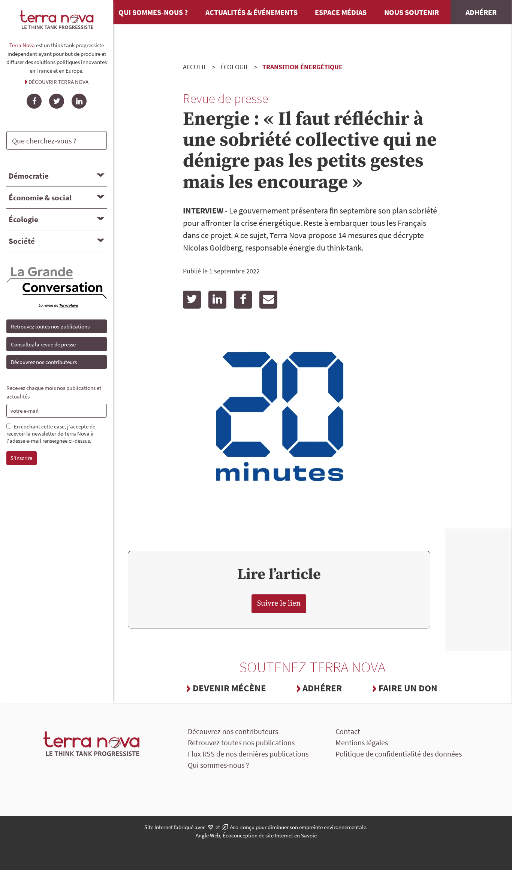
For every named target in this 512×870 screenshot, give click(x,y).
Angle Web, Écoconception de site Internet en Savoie (256, 835)
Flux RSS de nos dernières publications (248, 753)
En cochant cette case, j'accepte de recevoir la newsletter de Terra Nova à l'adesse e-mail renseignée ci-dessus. (50, 433)
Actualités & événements (251, 12)
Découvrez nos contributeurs (44, 362)
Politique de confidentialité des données (398, 753)
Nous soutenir (411, 12)
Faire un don (408, 688)
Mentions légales (361, 742)
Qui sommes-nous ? (153, 12)
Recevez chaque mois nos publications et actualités (53, 392)
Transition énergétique (302, 67)
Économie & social (40, 198)
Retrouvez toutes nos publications (50, 326)
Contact (347, 731)
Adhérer (481, 12)
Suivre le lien (279, 603)
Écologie (23, 219)
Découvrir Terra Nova (58, 81)
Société (22, 241)
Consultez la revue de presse (43, 344)
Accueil (195, 67)
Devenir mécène (229, 688)
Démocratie (29, 176)
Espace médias (341, 12)
